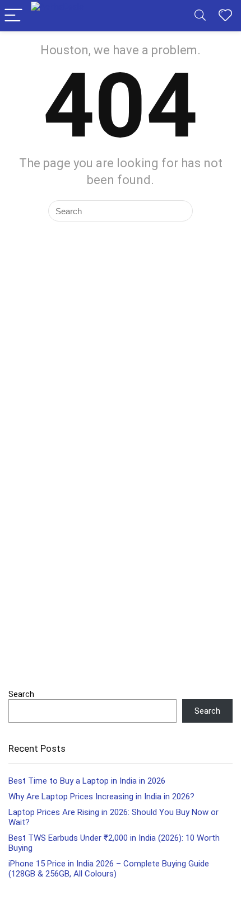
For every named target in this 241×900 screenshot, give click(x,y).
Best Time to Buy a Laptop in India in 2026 (86, 781)
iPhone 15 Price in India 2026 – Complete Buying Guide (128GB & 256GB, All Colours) (108, 869)
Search (21, 694)
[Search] (200, 16)
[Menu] (13, 16)
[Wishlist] (225, 15)
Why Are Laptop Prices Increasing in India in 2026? (101, 796)
